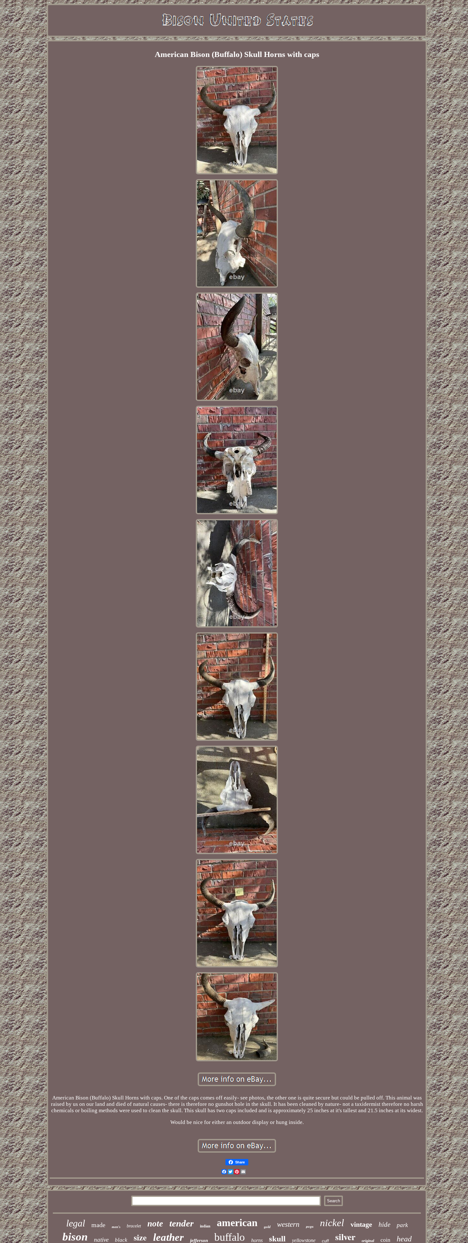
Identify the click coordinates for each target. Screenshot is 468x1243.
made (98, 1224)
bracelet (134, 1226)
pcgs (310, 1227)
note (155, 1223)
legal (75, 1223)
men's (116, 1227)
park (402, 1225)
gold (267, 1227)
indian (205, 1226)
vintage (361, 1224)
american (237, 1222)
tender (181, 1223)
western (288, 1224)
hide (384, 1224)
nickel (332, 1222)
